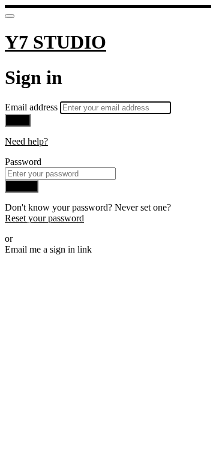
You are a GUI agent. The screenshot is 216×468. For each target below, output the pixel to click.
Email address (32, 107)
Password (23, 162)
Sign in (22, 186)
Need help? (26, 141)
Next (18, 120)
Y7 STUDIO (55, 42)
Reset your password (44, 218)
